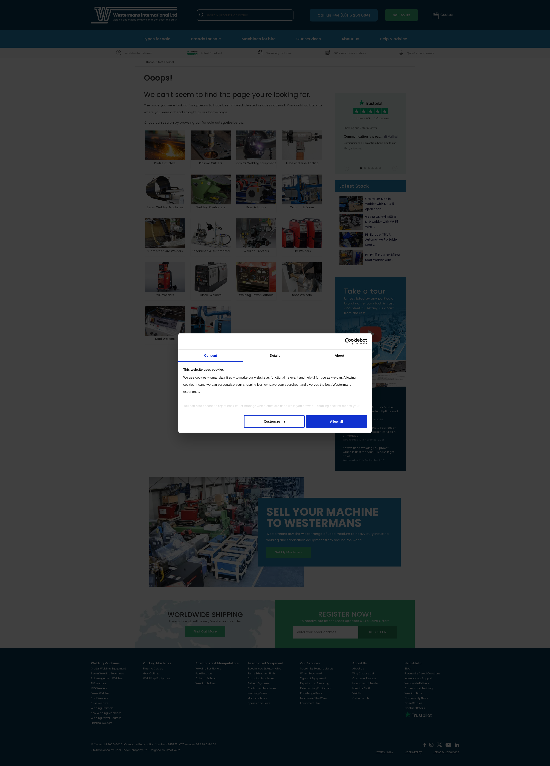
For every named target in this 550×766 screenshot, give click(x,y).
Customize (272, 421)
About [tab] (339, 355)
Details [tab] (275, 355)
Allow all (336, 421)
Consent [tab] (210, 355)
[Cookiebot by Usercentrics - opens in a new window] (348, 341)
